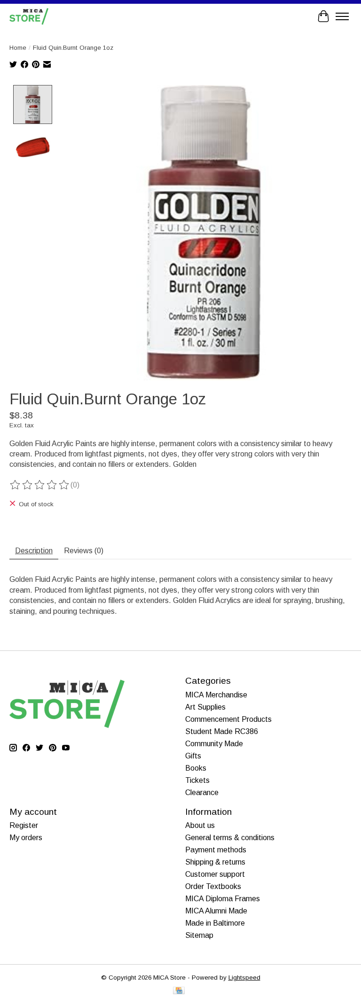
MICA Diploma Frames (222, 899)
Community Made (214, 744)
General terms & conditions (230, 838)
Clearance (202, 792)
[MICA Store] (28, 16)
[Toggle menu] (342, 16)
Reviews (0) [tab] (83, 551)
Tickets (197, 780)
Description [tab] (34, 551)
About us (200, 825)
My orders (25, 838)
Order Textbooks (213, 886)
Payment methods (215, 850)
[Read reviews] (40, 485)
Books (195, 768)
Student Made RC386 (221, 731)
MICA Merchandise (216, 695)
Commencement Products (228, 719)
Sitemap (199, 935)
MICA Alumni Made (216, 911)
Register (23, 825)
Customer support (215, 874)
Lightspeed (244, 977)
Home (17, 47)
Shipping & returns (215, 862)
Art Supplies (205, 707)
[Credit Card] (179, 991)
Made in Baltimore (215, 923)
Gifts (193, 756)
